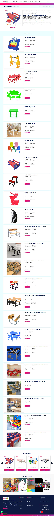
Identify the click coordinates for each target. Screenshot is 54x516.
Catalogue (39, 1)
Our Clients (20, 501)
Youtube (42, 512)
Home (14, 1)
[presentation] (2, 463)
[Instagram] (7, 485)
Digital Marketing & (45, 515)
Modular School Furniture (30, 505)
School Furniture (40, 6)
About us (17, 1)
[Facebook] (48, 1)
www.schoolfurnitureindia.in (45, 509)
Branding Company (49, 515)
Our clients (29, 1)
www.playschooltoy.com (45, 505)
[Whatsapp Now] (2, 512)
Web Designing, (41, 515)
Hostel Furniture (29, 501)
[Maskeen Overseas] (5, 1)
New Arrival (20, 1)
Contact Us (35, 1)
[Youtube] (50, 1)
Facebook (40, 512)
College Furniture (29, 504)
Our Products (25, 1)
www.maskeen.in (45, 507)
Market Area (20, 508)
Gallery (20, 504)
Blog (32, 1)
